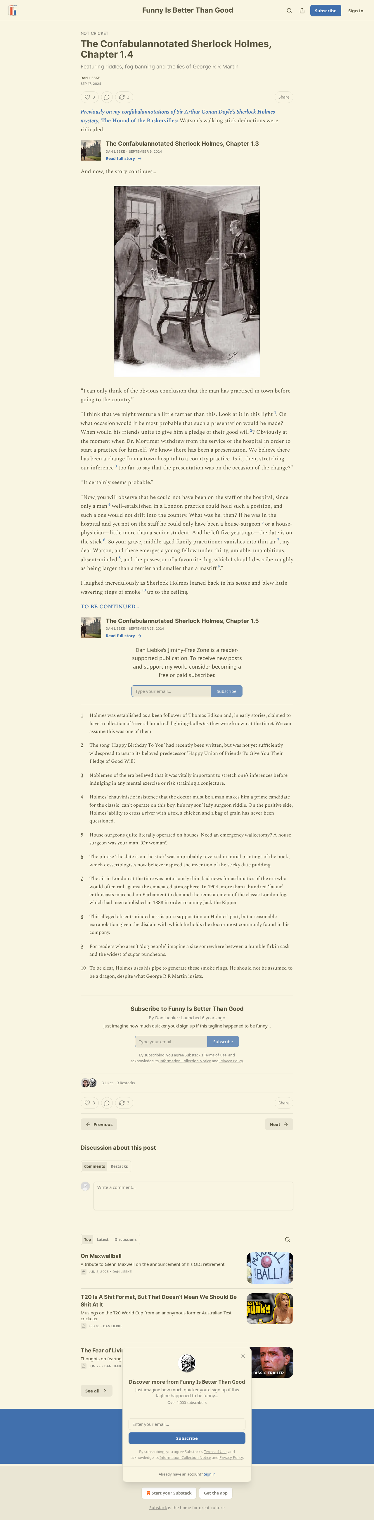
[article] (187, 1268)
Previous (103, 1124)
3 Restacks (126, 1082)
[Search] (289, 10)
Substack (158, 1507)
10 (144, 590)
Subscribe (326, 10)
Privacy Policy (231, 1457)
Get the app (216, 1493)
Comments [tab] (94, 1166)
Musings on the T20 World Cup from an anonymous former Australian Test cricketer (156, 1315)
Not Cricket (94, 33)
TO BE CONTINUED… (110, 607)
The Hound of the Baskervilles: (139, 120)
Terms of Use (215, 1451)
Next (275, 1124)
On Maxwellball (101, 1256)
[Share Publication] (302, 10)
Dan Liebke (90, 78)
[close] (243, 1356)
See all (92, 1391)
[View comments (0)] (107, 97)
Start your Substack (172, 1493)
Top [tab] (87, 1239)
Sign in (355, 10)
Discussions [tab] (125, 1239)
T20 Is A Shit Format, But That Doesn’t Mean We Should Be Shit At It (159, 1301)
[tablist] (106, 1166)
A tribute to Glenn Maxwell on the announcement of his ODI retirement (152, 1264)
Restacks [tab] (119, 1166)
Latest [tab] (103, 1239)
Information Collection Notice (185, 1457)
